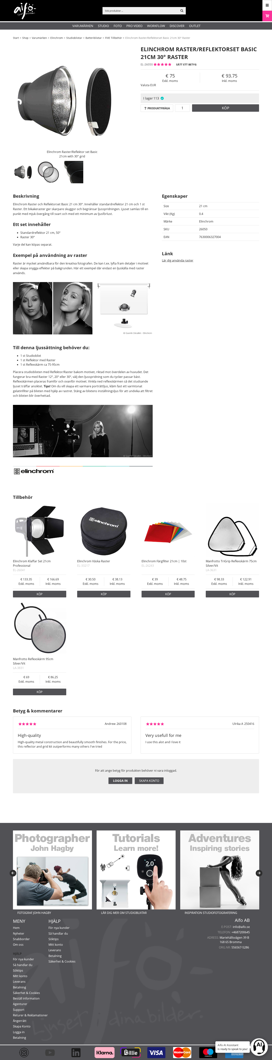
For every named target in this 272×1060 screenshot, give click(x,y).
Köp (225, 107)
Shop (25, 38)
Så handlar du (22, 965)
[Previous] (13, 873)
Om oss (18, 945)
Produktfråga (158, 108)
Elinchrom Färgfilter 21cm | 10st (164, 561)
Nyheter (18, 933)
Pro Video (134, 26)
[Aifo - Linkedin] (78, 1052)
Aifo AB (242, 920)
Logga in (120, 781)
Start (16, 38)
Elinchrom (56, 38)
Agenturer (20, 1004)
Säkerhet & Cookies (26, 993)
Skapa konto (149, 781)
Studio (103, 26)
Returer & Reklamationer (30, 1015)
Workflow (156, 26)
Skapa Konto (22, 1026)
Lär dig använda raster (177, 260)
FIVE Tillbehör (113, 38)
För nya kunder (23, 959)
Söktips (18, 970)
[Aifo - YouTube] (52, 1052)
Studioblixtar (74, 38)
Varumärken (82, 26)
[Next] (259, 873)
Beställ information (26, 998)
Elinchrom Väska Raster (93, 561)
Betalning (19, 987)
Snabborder (21, 939)
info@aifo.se (241, 927)
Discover (177, 26)
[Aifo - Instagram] (26, 1052)
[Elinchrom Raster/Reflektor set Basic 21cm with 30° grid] (72, 101)
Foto (118, 26)
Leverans (19, 982)
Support (18, 1010)
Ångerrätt (19, 1021)
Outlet (194, 26)
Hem (16, 928)
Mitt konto (20, 976)
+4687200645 (240, 932)
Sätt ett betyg (186, 64)
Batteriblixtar (93, 38)
